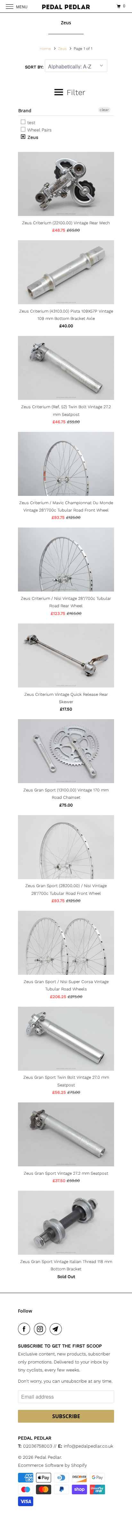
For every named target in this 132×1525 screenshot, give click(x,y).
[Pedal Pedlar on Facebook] (25, 1329)
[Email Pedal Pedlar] (57, 1329)
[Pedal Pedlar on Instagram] (41, 1329)
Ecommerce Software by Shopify (52, 1465)
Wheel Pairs (39, 129)
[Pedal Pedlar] (66, 6)
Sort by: (35, 67)
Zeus (32, 137)
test (30, 122)
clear (104, 109)
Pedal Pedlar (48, 1457)
